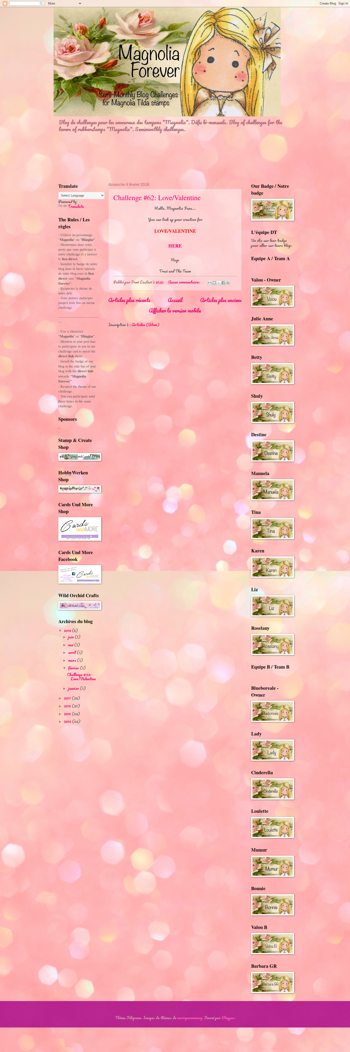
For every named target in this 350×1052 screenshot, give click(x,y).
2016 (68, 706)
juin (71, 637)
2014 (68, 721)
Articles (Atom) (146, 325)
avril (72, 652)
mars (72, 660)
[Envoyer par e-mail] (209, 282)
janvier (74, 688)
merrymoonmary (189, 1018)
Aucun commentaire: (184, 282)
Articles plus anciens (221, 300)
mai (71, 645)
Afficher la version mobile (175, 310)
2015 (68, 714)
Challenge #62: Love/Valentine (157, 197)
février (74, 668)
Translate (76, 206)
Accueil (175, 300)
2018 (68, 630)
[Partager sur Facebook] (223, 282)
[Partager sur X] (218, 282)
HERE (175, 245)
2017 (68, 698)
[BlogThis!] (214, 282)
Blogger (228, 1018)
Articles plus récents (129, 300)
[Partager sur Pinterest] (227, 282)
